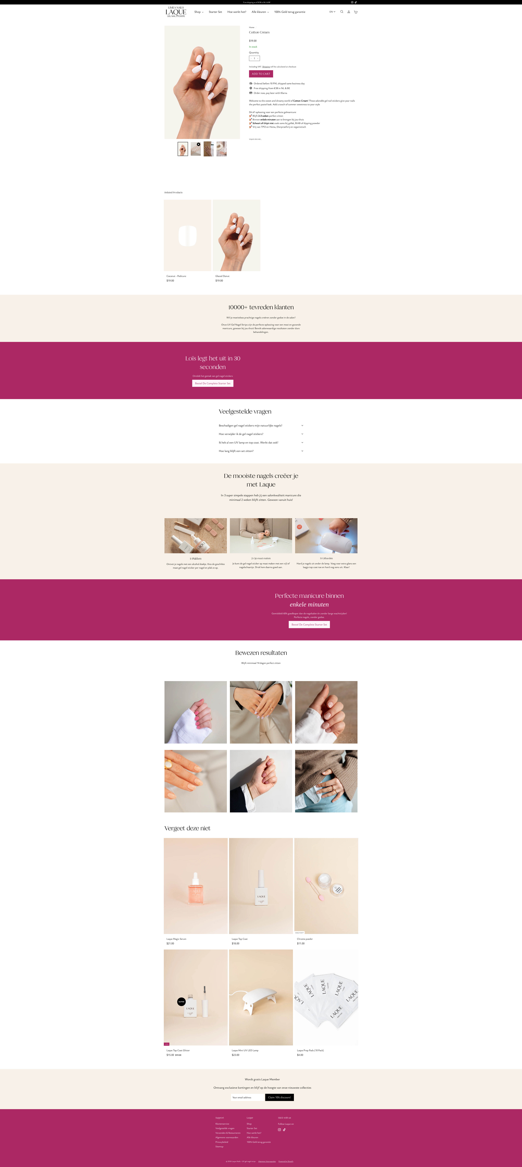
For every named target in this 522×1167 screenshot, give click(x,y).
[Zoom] (202, 82)
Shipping (266, 66)
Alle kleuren (259, 12)
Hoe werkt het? (236, 12)
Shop (197, 12)
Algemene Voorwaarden (267, 1161)
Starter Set (215, 12)
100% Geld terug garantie (289, 12)
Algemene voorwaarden (226, 1137)
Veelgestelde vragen (224, 1128)
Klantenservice (222, 1123)
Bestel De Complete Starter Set (213, 383)
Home (251, 27)
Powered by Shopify (286, 1161)
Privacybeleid (221, 1141)
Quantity (254, 52)
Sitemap (219, 1146)
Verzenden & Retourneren (227, 1132)
